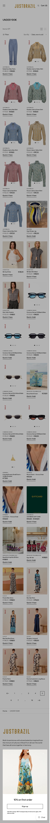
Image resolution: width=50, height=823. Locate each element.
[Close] (41, 755)
